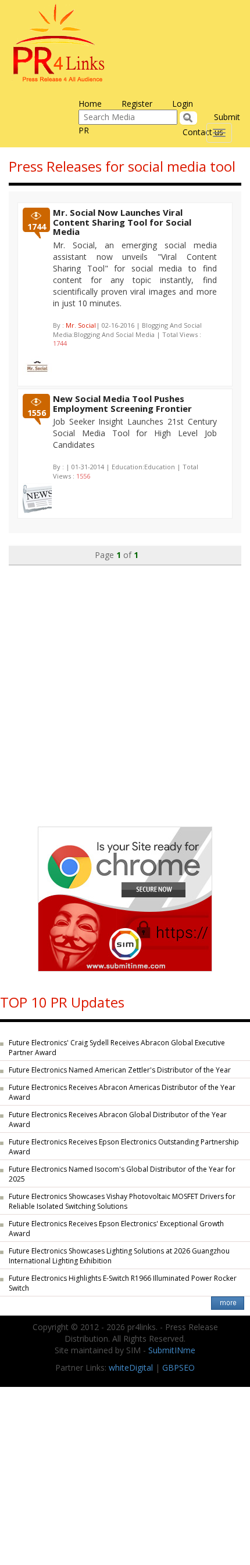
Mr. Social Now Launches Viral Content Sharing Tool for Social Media (122, 222)
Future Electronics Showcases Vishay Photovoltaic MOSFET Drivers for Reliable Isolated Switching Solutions (122, 1201)
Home (90, 103)
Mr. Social (81, 325)
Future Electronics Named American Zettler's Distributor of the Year (120, 1070)
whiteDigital (131, 1367)
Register (137, 103)
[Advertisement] (125, 690)
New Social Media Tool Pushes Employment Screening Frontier (122, 403)
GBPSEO (178, 1367)
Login (182, 103)
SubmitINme (171, 1350)
